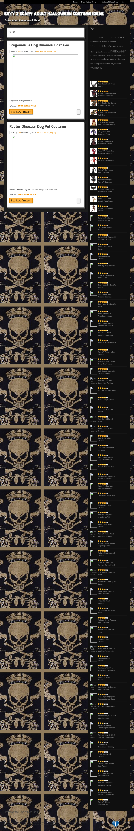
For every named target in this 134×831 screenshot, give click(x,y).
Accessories (94, 38)
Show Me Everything (88, 2)
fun (118, 46)
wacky (103, 64)
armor (106, 38)
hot (99, 55)
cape (101, 41)
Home (75, 2)
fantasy (112, 46)
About (123, 2)
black (121, 37)
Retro (107, 60)
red (103, 59)
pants (99, 60)
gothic (101, 52)
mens (93, 59)
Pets (37, 51)
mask (118, 55)
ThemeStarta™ (125, 821)
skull (123, 59)
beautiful (110, 38)
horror (95, 55)
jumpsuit (102, 55)
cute (106, 46)
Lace (108, 55)
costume (97, 45)
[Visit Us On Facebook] (115, 827)
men (123, 55)
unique (92, 64)
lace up (113, 56)
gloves (92, 52)
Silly (55, 51)
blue (92, 41)
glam (121, 46)
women (118, 63)
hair (109, 52)
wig (112, 63)
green (105, 52)
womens (96, 67)
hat (91, 55)
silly (118, 59)
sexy (113, 59)
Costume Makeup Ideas (110, 2)
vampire (98, 64)
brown (96, 41)
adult (101, 38)
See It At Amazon (21, 112)
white (108, 64)
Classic (105, 41)
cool (109, 41)
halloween (118, 51)
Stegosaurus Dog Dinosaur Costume (39, 45)
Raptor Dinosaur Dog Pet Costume (37, 127)
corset (113, 41)
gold (97, 52)
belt (115, 38)
